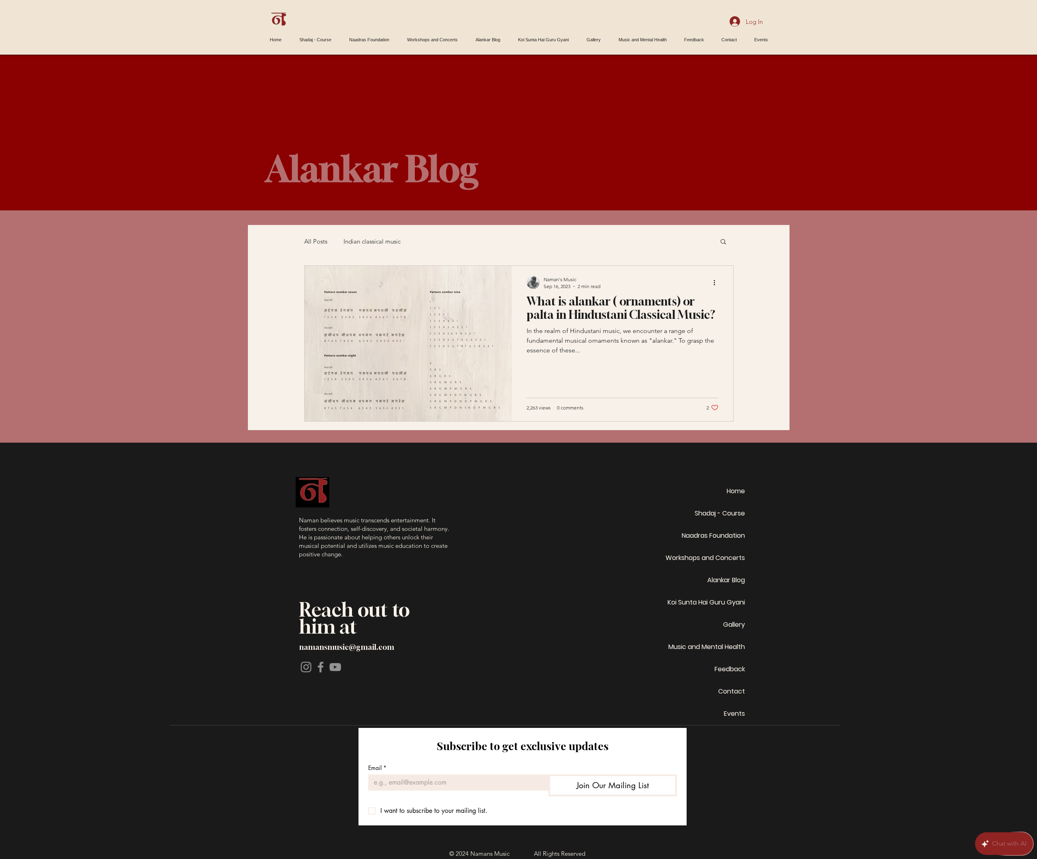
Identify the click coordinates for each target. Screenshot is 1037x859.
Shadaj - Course (720, 513)
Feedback (730, 669)
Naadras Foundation (713, 535)
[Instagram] (306, 667)
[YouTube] (335, 667)
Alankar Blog (726, 580)
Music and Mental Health (706, 646)
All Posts (315, 241)
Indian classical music (372, 241)
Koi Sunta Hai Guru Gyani (706, 602)
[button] (723, 242)
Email (377, 767)
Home (736, 491)
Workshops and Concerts (705, 557)
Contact (731, 691)
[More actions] (717, 282)
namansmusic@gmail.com (346, 647)
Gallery (734, 624)
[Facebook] (321, 667)
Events (734, 713)
